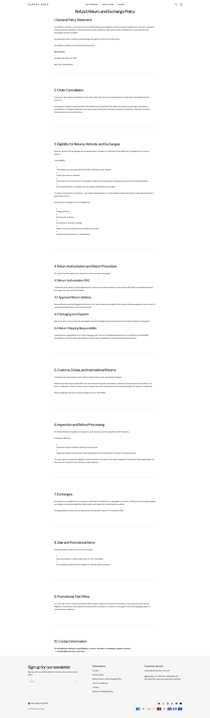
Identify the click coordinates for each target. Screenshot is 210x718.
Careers (95, 687)
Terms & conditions (100, 683)
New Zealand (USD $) (39, 703)
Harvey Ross (39, 709)
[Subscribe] (76, 681)
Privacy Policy (98, 675)
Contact (95, 670)
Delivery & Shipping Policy (102, 691)
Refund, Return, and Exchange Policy (107, 679)
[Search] (176, 4)
